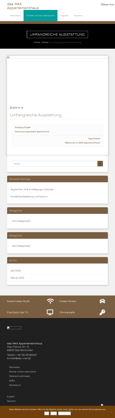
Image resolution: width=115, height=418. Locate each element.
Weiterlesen (64, 413)
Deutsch (78, 15)
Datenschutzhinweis (19, 376)
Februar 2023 (17, 277)
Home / (38, 42)
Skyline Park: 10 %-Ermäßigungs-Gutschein (32, 189)
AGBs (12, 380)
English (64, 15)
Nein (54, 413)
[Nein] (111, 412)
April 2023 (16, 270)
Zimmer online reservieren (40, 15)
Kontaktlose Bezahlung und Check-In (29, 196)
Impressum (15, 385)
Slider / (46, 42)
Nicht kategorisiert (21, 221)
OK (46, 413)
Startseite (15, 15)
